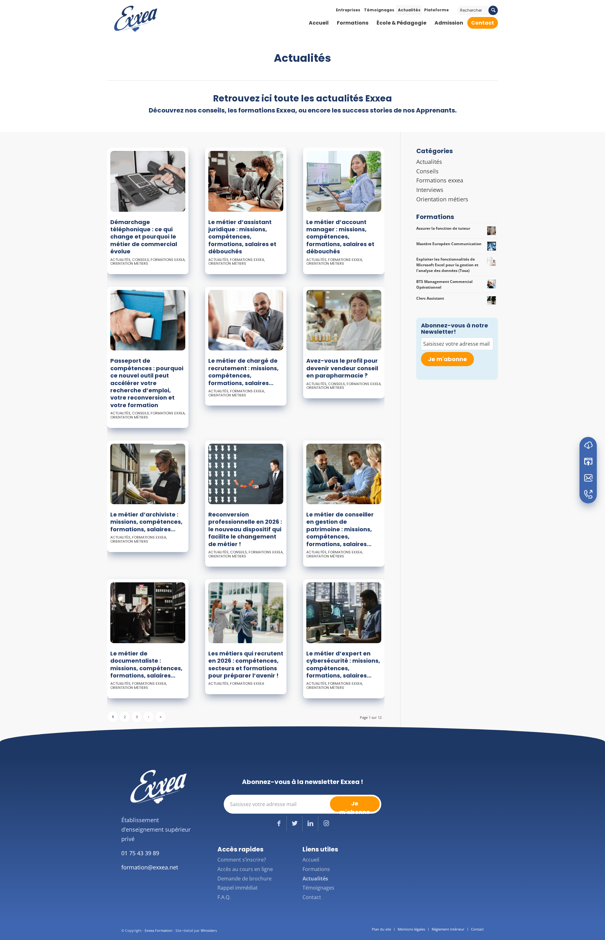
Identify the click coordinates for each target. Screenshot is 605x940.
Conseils (140, 259)
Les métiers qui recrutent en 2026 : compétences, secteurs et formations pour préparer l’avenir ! (245, 664)
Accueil (310, 859)
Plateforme (436, 10)
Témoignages (379, 10)
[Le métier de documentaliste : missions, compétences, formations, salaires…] (147, 612)
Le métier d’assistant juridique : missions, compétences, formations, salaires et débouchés (242, 237)
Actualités (409, 10)
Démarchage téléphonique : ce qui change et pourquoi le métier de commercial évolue (143, 237)
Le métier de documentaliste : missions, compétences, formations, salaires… (146, 664)
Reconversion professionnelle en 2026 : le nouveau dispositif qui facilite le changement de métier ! (245, 529)
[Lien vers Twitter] (294, 823)
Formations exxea (168, 259)
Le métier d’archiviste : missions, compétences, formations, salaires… (146, 521)
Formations (316, 869)
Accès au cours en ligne (245, 869)
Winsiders (209, 930)
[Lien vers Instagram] (326, 823)
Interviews (429, 189)
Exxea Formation (158, 930)
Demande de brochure (244, 878)
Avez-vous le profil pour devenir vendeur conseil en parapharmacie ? (342, 368)
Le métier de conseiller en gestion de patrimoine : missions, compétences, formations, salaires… (340, 529)
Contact (311, 897)
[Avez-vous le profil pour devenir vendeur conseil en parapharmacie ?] (343, 320)
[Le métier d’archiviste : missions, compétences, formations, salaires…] (147, 474)
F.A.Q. (224, 897)
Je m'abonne (447, 359)
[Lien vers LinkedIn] (310, 823)
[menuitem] (319, 23)
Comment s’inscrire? (241, 859)
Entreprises (348, 10)
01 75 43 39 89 (140, 853)
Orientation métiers (129, 263)
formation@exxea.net (149, 867)
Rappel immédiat (237, 887)
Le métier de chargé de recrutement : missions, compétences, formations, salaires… (243, 372)
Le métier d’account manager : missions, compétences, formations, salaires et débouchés (340, 237)
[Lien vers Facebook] (278, 823)
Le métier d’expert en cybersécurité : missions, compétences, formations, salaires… (343, 664)
